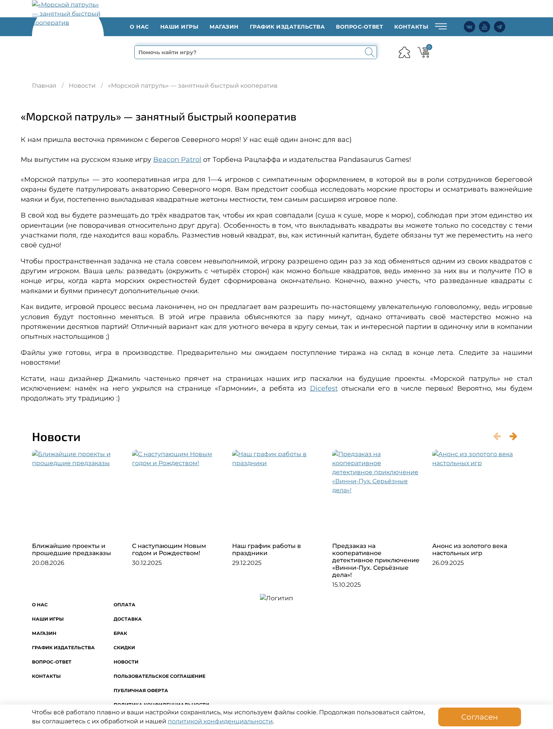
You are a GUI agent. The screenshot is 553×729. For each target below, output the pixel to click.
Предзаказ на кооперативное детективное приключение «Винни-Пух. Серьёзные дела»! (375, 560)
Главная (44, 85)
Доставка (128, 619)
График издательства (287, 26)
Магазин (224, 26)
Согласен (479, 716)
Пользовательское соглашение (159, 676)
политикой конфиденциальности (220, 721)
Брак (120, 633)
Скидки (124, 647)
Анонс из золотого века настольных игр (469, 549)
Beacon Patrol (177, 159)
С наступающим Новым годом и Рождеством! (169, 549)
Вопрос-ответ (359, 26)
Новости (82, 85)
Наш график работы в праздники (266, 549)
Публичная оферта (141, 690)
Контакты (411, 26)
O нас (139, 26)
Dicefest (324, 388)
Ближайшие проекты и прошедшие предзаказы (71, 549)
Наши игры (179, 26)
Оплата (124, 604)
